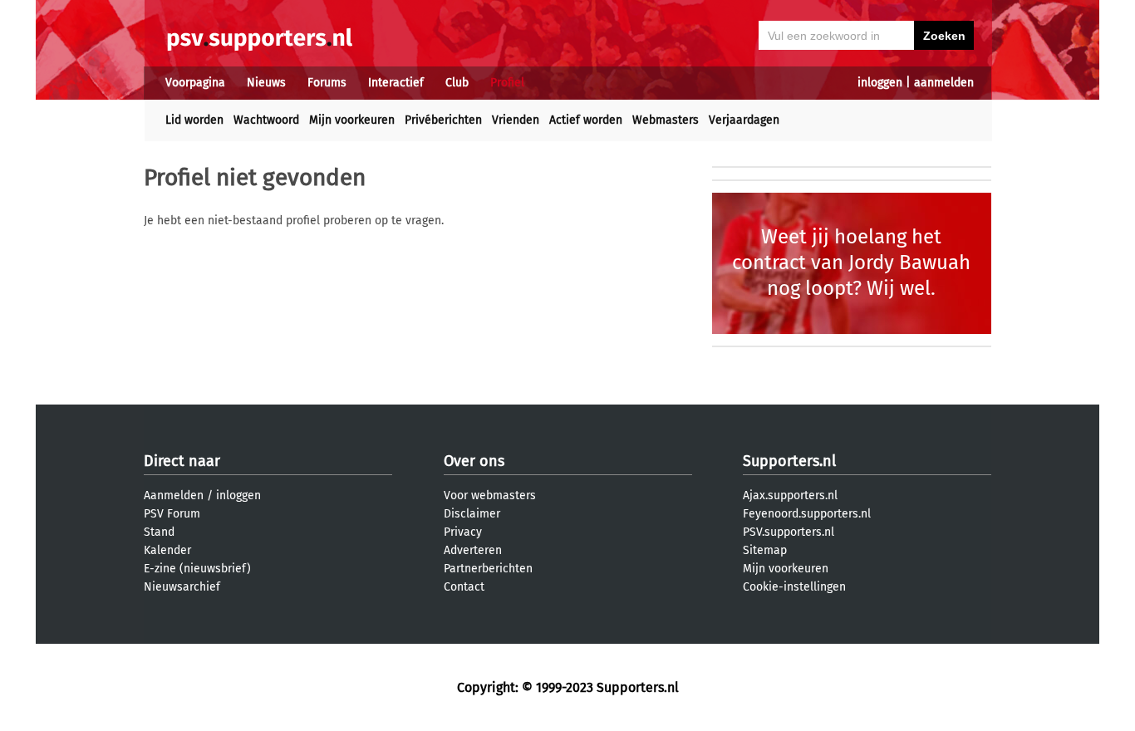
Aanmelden (174, 495)
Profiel (507, 83)
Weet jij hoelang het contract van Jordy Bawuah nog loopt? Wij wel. (851, 262)
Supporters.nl (789, 461)
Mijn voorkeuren (352, 120)
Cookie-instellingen (794, 587)
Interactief (396, 83)
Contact (464, 587)
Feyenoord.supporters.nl (807, 514)
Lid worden (194, 120)
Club (457, 83)
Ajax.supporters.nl (790, 495)
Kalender (167, 550)
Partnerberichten (488, 569)
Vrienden (515, 120)
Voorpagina (195, 83)
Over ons (474, 461)
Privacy (463, 532)
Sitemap (765, 550)
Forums (326, 83)
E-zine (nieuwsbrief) (197, 569)
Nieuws (266, 83)
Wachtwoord (266, 120)
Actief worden (585, 120)
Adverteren (473, 550)
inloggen (879, 83)
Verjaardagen (744, 120)
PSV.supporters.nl (788, 532)
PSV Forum (172, 514)
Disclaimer (472, 514)
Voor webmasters (490, 495)
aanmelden (944, 83)
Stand (159, 532)
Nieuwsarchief (182, 587)
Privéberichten (443, 120)
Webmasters (665, 120)
